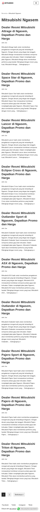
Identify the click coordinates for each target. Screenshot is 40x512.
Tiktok (30, 505)
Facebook (5, 505)
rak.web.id (12, 509)
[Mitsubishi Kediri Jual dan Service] (8, 3)
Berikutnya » (19, 494)
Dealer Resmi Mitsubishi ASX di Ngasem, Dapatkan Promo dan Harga (20, 263)
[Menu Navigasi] (36, 3)
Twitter (13, 505)
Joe (6, 43)
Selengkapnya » (24, 64)
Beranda (4, 13)
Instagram (22, 505)
